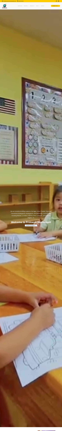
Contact (42, 5)
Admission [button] (32, 5)
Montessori (20, 5)
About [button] (37, 5)
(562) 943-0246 (21, 1)
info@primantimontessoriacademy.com (10, 1)
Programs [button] (26, 5)
